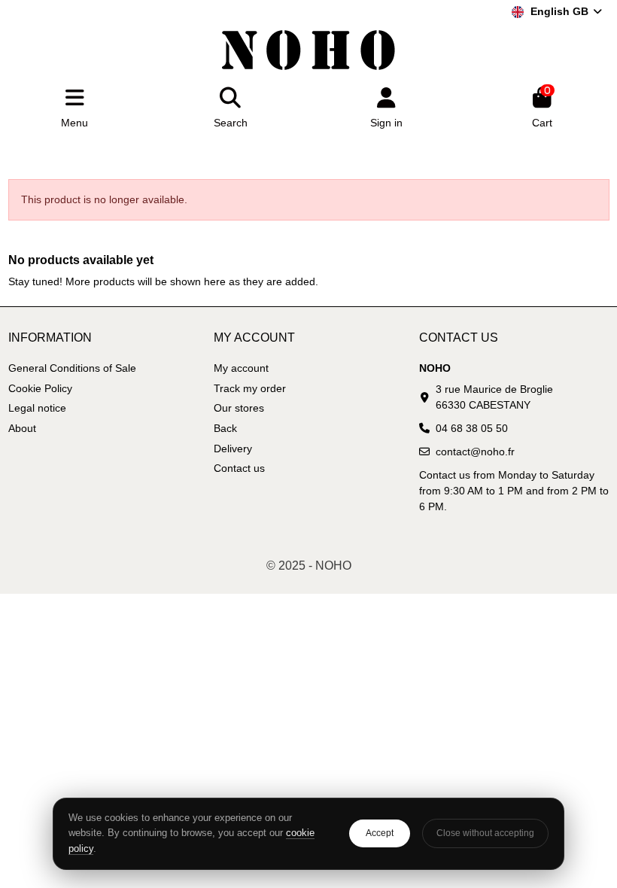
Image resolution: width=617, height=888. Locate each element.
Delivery (233, 448)
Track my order (250, 388)
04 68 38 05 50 (472, 428)
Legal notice (37, 408)
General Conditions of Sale (72, 368)
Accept (380, 833)
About (22, 428)
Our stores (239, 408)
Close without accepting (485, 833)
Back (225, 428)
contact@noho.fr (475, 452)
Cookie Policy (40, 388)
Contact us (239, 468)
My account (241, 368)
